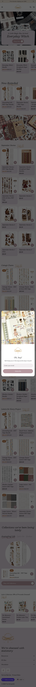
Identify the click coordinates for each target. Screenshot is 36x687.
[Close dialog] (32, 313)
